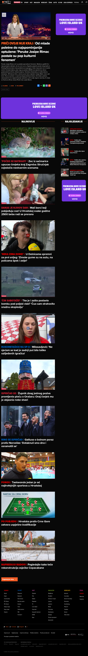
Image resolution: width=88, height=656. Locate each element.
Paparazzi (34, 601)
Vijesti (5, 593)
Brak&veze (50, 593)
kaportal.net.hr (42, 644)
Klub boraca (20, 598)
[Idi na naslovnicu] (7, 4)
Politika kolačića (34, 633)
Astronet (66, 593)
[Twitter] (41, 85)
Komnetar (66, 601)
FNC (18, 612)
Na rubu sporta (21, 601)
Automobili (50, 620)
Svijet (5, 596)
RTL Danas (6, 601)
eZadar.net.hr (24, 646)
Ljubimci (50, 604)
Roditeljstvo (51, 612)
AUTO (55, 2)
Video (82, 593)
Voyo (33, 617)
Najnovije (82, 596)
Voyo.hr (17, 644)
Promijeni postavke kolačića (11, 636)
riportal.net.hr (62, 644)
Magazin (37, 2)
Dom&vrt (50, 596)
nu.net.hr (31, 646)
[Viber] (46, 85)
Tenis (19, 606)
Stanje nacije (7, 606)
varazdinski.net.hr (52, 644)
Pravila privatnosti (44, 633)
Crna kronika (7, 598)
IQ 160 (60, 2)
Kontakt (53, 633)
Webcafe (44, 2)
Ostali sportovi (21, 609)
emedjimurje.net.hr (26, 644)
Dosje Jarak (6, 609)
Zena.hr (11, 644)
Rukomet (20, 596)
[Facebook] (38, 85)
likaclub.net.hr (39, 646)
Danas (6, 590)
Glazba (33, 598)
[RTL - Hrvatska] (73, 635)
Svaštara (66, 609)
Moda (49, 606)
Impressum (7, 633)
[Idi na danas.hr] (18, 2)
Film (33, 596)
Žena (50, 2)
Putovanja (50, 609)
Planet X (66, 606)
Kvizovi (65, 612)
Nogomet (20, 593)
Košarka (19, 604)
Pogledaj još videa (8, 579)
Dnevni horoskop (68, 598)
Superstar (34, 609)
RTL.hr (5, 644)
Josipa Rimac (5, 89)
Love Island (34, 606)
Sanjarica (82, 599)
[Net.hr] (81, 635)
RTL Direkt (20, 86)
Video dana (66, 614)
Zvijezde (34, 593)
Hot (31, 2)
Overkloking (67, 604)
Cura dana (66, 596)
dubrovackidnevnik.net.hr (74, 644)
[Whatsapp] (44, 85)
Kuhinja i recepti (52, 598)
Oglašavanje (15, 633)
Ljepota (50, 601)
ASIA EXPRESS (68, 2)
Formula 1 (20, 614)
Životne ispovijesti (52, 617)
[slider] (26, 36)
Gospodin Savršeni (36, 612)
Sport (26, 2)
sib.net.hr (34, 644)
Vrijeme (6, 612)
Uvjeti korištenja (24, 633)
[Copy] (49, 85)
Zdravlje (50, 614)
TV (32, 604)
